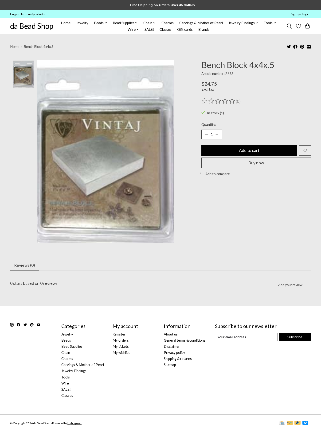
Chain (65, 353)
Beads (66, 340)
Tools (65, 377)
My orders (121, 340)
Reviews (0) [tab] (24, 265)
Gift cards (185, 29)
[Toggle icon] (289, 26)
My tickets (121, 346)
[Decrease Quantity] (206, 134)
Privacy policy (174, 353)
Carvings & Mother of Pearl (201, 23)
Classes (166, 29)
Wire (65, 383)
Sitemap (170, 365)
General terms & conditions (184, 340)
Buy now (256, 162)
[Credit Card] (282, 423)
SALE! (149, 29)
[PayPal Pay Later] (297, 423)
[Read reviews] (218, 101)
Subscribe (294, 337)
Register (119, 334)
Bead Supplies (71, 346)
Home (65, 23)
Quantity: (208, 125)
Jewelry (82, 23)
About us (171, 334)
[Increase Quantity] (217, 134)
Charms (167, 23)
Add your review (290, 285)
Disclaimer (172, 346)
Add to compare (217, 174)
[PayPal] (290, 423)
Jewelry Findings (73, 371)
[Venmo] (305, 423)
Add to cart (249, 150)
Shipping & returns (178, 359)
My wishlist (121, 353)
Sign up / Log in (300, 14)
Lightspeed (74, 423)
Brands (203, 29)
